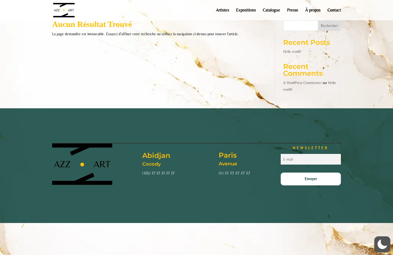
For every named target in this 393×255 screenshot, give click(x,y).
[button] (382, 244)
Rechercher (329, 25)
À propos (313, 10)
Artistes (222, 10)
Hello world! (292, 51)
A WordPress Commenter (302, 83)
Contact (334, 10)
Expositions (246, 10)
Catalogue (271, 10)
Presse (292, 10)
